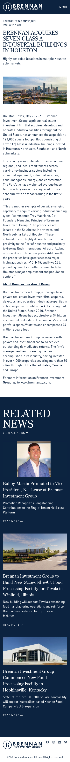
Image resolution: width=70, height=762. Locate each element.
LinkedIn (59, 742)
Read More (11, 521)
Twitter (65, 742)
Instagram (53, 742)
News (18, 24)
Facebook (47, 742)
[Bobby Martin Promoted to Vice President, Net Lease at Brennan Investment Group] (35, 460)
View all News (14, 432)
